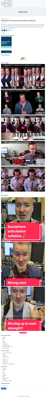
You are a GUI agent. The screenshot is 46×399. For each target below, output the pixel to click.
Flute (3, 339)
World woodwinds (6, 348)
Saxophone (4, 342)
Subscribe (4, 388)
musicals (4, 379)
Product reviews (5, 361)
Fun (3, 358)
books (4, 376)
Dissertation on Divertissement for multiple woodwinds (18, 20)
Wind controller (5, 344)
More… (2, 192)
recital (4, 373)
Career (4, 354)
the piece (12, 28)
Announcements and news (7, 352)
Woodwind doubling (6, 345)
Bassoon (4, 337)
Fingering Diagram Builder (7, 380)
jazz (3, 371)
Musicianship (5, 359)
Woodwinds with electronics (7, 346)
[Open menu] (44, 3)
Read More (3, 33)
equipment (4, 369)
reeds (4, 372)
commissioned (9, 24)
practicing (4, 368)
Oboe (3, 341)
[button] (23, 219)
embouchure (5, 375)
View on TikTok (23, 332)
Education (4, 355)
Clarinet (4, 338)
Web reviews (5, 362)
